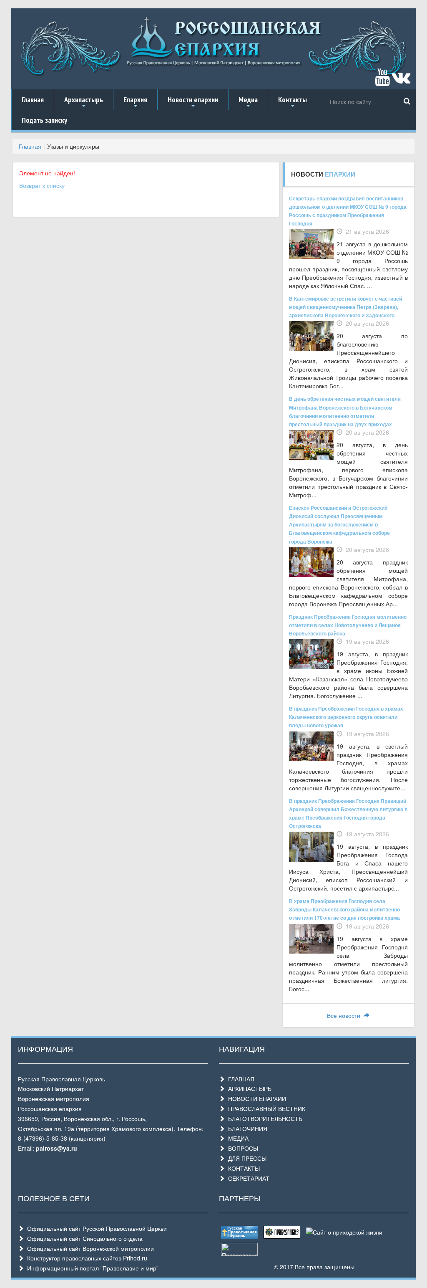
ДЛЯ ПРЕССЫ (245, 1158)
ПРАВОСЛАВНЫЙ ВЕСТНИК (265, 1108)
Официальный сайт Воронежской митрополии (89, 1248)
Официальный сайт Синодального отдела (83, 1238)
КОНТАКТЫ (242, 1168)
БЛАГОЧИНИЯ (246, 1128)
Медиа (248, 102)
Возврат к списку (42, 185)
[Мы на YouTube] (382, 81)
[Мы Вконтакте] (401, 81)
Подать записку (44, 120)
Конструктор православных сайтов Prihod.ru (85, 1258)
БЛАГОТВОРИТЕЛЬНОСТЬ (263, 1118)
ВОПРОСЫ (241, 1148)
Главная (33, 99)
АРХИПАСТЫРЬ (248, 1088)
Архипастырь (83, 102)
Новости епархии (193, 102)
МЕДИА (237, 1138)
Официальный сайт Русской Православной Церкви (95, 1228)
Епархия (135, 102)
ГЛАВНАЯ (239, 1079)
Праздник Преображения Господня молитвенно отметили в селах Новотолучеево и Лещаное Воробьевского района (348, 625)
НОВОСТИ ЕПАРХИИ (255, 1098)
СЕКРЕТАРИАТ (247, 1178)
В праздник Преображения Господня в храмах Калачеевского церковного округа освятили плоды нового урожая (346, 717)
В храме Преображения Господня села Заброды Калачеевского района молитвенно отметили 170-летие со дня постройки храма (344, 909)
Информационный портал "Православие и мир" (91, 1268)
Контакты (292, 102)
